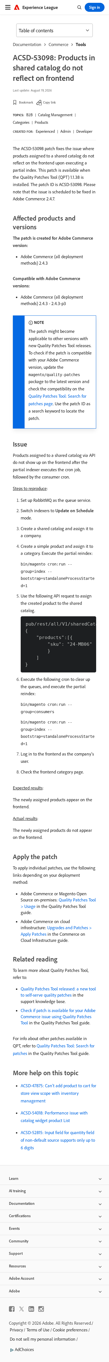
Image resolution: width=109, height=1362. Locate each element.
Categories (21, 122)
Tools (81, 44)
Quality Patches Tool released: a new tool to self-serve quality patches (58, 992)
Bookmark (26, 102)
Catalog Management (55, 114)
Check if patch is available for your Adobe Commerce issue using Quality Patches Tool (58, 1017)
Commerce (58, 44)
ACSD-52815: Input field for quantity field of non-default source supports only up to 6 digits (58, 1140)
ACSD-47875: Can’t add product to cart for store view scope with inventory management (58, 1093)
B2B (29, 114)
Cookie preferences (70, 1330)
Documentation (27, 44)
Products (41, 122)
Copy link (49, 102)
